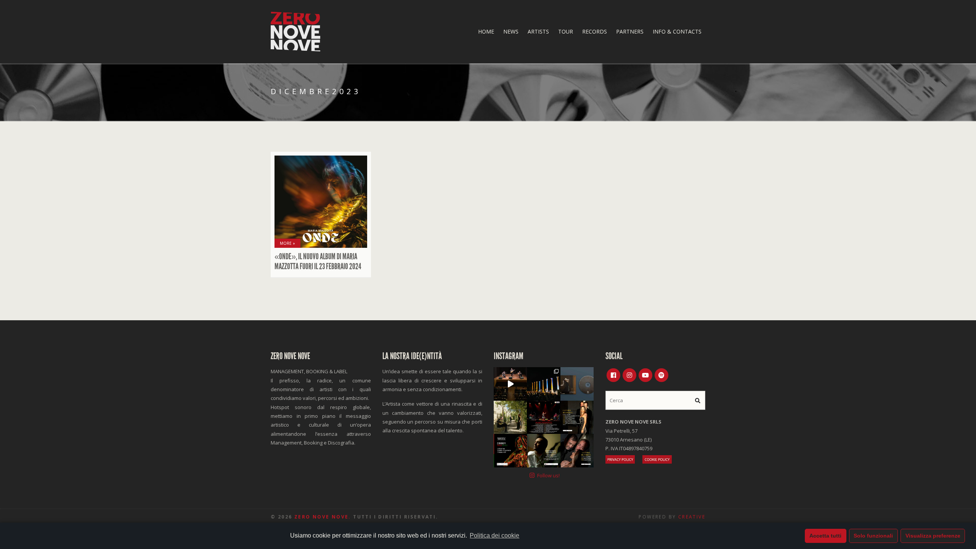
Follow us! (548, 475)
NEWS (510, 31)
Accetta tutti (825, 536)
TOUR (565, 31)
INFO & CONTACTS (677, 31)
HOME (486, 31)
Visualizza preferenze (932, 536)
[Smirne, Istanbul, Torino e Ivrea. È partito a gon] (543, 383)
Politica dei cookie (494, 535)
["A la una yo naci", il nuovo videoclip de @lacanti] (510, 417)
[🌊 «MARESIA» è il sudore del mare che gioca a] (543, 450)
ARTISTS (538, 31)
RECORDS (594, 31)
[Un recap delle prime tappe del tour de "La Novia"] (510, 383)
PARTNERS (630, 31)
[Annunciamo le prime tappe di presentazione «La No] (577, 417)
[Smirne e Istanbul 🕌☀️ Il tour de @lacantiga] (577, 450)
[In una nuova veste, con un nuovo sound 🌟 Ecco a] (543, 417)
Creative (691, 517)
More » (287, 243)
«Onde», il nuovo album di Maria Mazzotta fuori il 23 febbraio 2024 (317, 261)
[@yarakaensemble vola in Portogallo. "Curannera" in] (510, 450)
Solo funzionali (873, 536)
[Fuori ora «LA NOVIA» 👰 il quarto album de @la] (577, 383)
